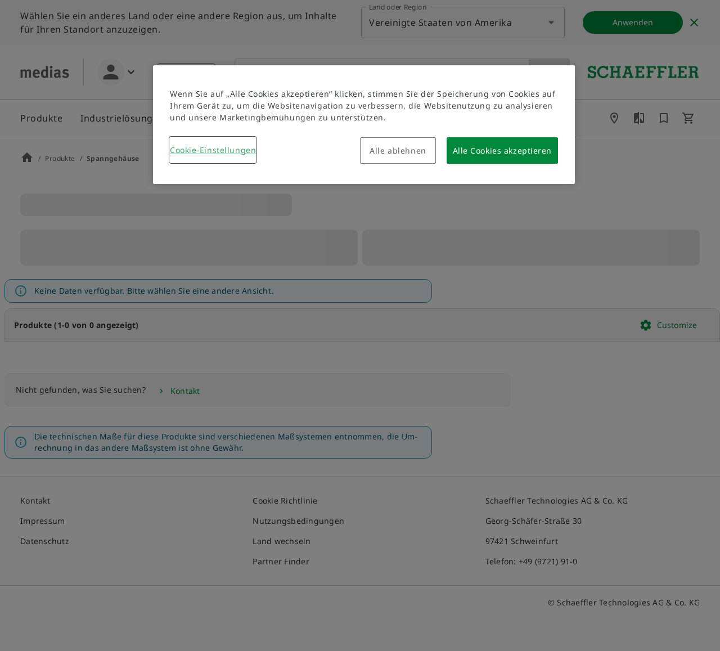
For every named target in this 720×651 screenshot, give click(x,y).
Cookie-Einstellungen (213, 150)
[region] (364, 124)
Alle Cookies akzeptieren (502, 150)
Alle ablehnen (398, 150)
